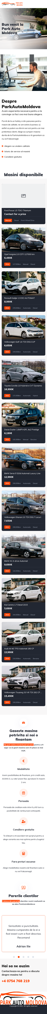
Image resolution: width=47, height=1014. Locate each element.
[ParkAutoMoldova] (12, 4)
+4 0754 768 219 (16, 981)
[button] (14, 957)
